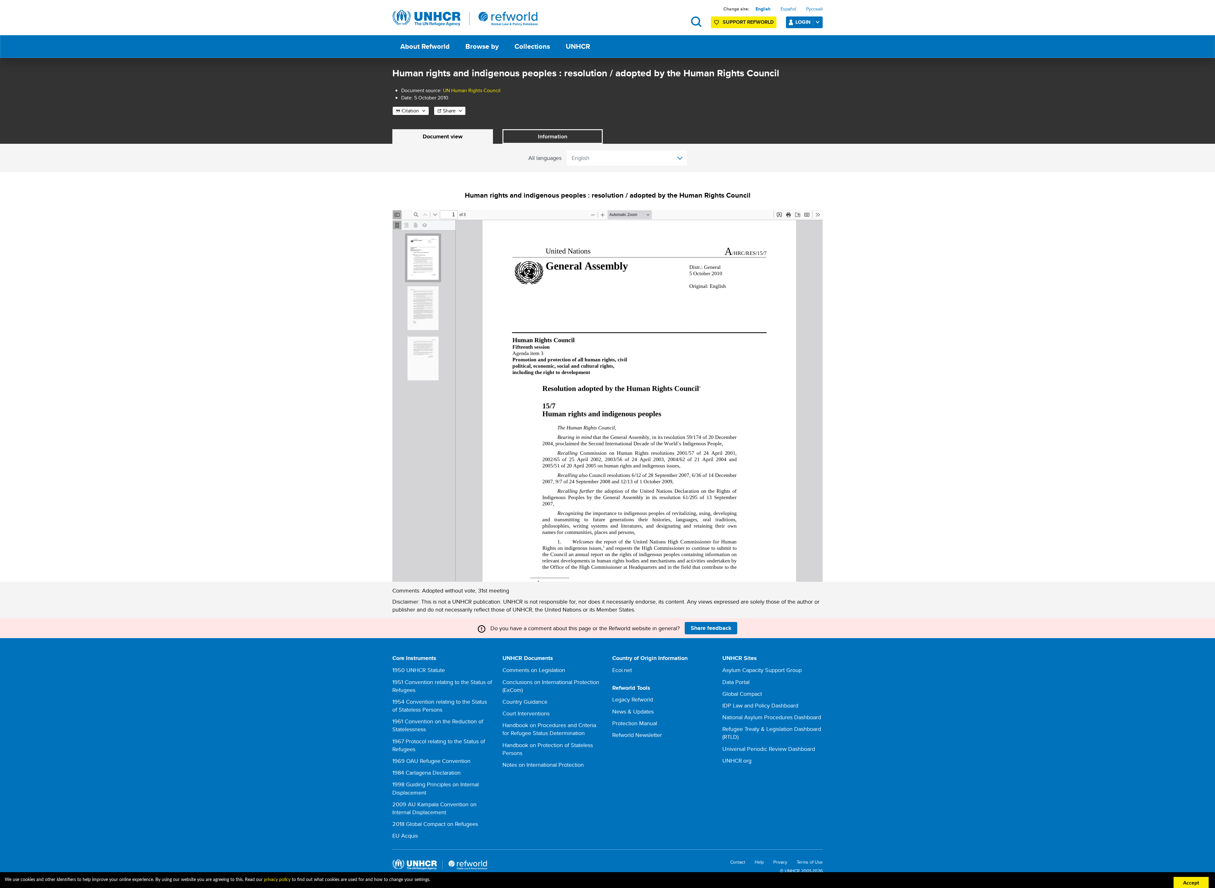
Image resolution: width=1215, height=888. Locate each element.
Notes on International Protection (543, 765)
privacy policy (277, 880)
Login (803, 22)
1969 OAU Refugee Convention (431, 761)
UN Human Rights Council (472, 90)
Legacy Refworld (632, 699)
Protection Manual (634, 723)
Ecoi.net (622, 670)
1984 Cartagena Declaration (426, 773)
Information (552, 136)
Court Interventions (526, 713)
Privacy (780, 862)
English (763, 9)
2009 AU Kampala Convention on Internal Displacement (434, 808)
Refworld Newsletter (637, 735)
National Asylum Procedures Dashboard (771, 717)
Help (759, 862)
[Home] (465, 18)
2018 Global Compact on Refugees (435, 824)
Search (696, 21)
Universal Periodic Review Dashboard (768, 749)
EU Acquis (405, 836)
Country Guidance (524, 702)
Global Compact (742, 694)
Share (449, 110)
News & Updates (633, 711)
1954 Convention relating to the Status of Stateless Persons (439, 706)
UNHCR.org (736, 760)
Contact (737, 862)
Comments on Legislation (533, 670)
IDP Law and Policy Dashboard (760, 705)
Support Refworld (748, 22)
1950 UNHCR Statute (418, 670)
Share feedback (711, 628)
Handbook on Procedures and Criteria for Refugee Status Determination (549, 729)
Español (788, 9)
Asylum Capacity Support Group (762, 670)
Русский (814, 9)
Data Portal (736, 682)
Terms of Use (810, 862)
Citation (410, 110)
